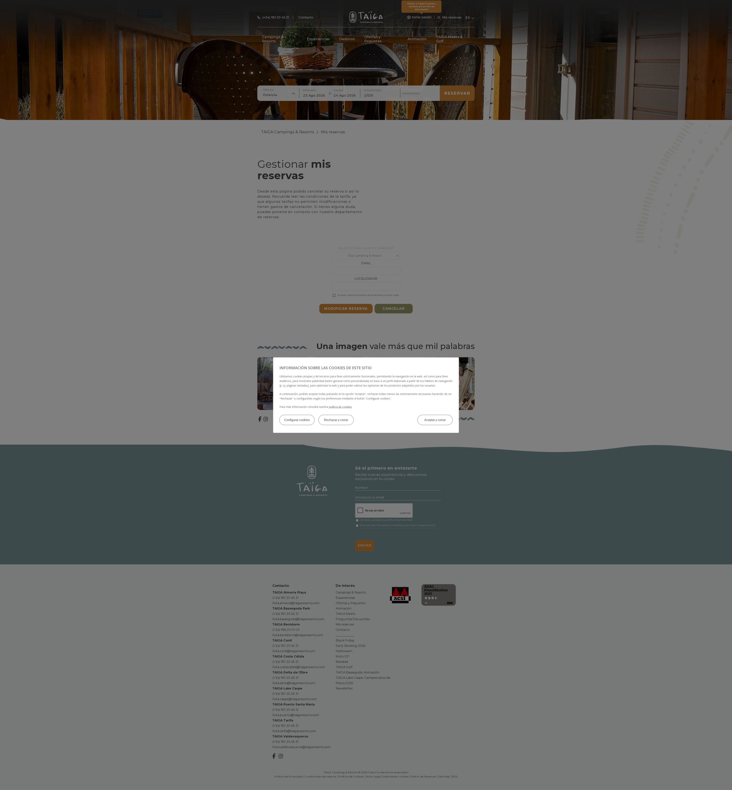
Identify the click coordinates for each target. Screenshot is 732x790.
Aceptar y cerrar (435, 419)
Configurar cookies (297, 419)
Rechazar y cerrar (336, 419)
